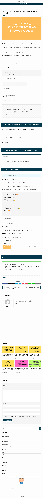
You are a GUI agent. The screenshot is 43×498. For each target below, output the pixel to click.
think (7, 306)
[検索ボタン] (41, 1)
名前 (4, 403)
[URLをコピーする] (38, 283)
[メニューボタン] (1, 1)
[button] (5, 283)
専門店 (4, 465)
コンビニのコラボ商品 (7, 446)
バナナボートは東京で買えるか (11, 112)
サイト (4, 412)
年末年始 (5, 467)
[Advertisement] (21, 325)
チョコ (4, 452)
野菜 (4, 473)
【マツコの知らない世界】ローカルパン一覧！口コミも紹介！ (24, 246)
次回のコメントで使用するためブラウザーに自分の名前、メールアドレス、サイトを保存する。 (21, 416)
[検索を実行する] (40, 428)
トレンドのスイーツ (7, 457)
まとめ (6, 114)
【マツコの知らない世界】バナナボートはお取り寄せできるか (17, 111)
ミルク (4, 460)
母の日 (4, 470)
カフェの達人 (21, 1)
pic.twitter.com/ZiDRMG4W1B (28, 72)
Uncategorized (6, 436)
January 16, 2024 (18, 74)
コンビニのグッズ (6, 444)
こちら (3, 161)
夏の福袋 (5, 462)
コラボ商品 (5, 441)
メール (4, 408)
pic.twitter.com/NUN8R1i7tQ (23, 211)
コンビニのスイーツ (7, 449)
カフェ (4, 438)
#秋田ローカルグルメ (17, 72)
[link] (16, 303)
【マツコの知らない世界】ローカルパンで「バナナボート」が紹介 (18, 109)
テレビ (4, 454)
